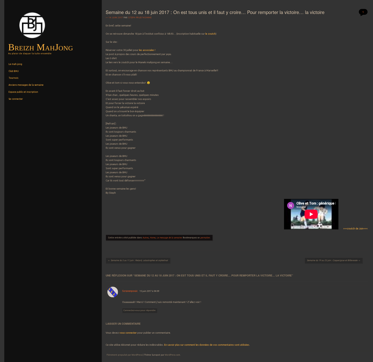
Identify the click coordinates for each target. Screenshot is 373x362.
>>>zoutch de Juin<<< (355, 228)
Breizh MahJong (40, 47)
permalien (205, 237)
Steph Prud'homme (140, 17)
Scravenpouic (130, 290)
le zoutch (210, 33)
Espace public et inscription (23, 92)
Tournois (13, 78)
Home (152, 237)
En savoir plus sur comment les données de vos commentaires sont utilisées (206, 344)
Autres (145, 237)
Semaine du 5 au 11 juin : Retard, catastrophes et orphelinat (138, 260)
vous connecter (128, 332)
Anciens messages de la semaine (26, 85)
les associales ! (147, 50)
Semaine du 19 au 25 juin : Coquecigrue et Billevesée (333, 260)
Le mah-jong (15, 64)
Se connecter (16, 99)
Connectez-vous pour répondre (139, 310)
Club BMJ (14, 71)
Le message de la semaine (169, 237)
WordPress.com (172, 355)
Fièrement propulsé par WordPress (124, 355)
